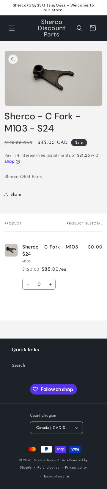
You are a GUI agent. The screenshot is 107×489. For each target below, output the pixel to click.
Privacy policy (76, 467)
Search (18, 365)
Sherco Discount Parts (51, 460)
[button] (11, 28)
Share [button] (15, 194)
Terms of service (56, 476)
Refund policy (48, 467)
